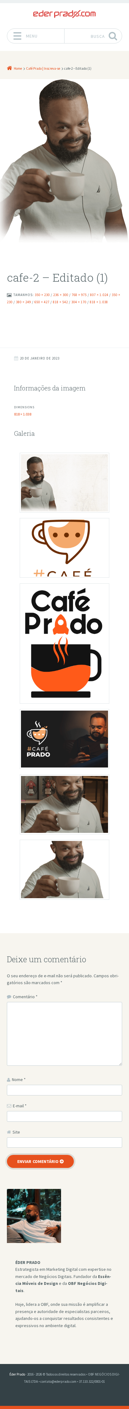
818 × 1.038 (22, 414)
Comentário (25, 996)
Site (16, 1132)
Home (18, 68)
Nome (19, 1079)
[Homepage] (64, 14)
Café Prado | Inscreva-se (43, 68)
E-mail (20, 1106)
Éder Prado (17, 1374)
